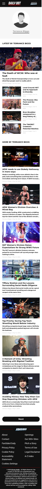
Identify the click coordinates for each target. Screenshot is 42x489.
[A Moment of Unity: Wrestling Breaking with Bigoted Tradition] (21, 354)
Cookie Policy (8, 452)
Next (21, 419)
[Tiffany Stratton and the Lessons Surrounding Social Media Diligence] (21, 278)
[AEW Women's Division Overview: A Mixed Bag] (21, 202)
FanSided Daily (9, 443)
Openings (29, 435)
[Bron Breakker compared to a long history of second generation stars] (21, 116)
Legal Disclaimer (32, 452)
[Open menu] (3, 3)
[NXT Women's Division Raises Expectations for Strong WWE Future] (21, 240)
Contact (5, 439)
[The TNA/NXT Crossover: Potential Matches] (21, 128)
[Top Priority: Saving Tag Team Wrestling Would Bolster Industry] (21, 316)
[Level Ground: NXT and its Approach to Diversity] (21, 92)
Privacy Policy (8, 447)
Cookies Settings (10, 463)
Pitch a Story (30, 443)
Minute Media (15, 469)
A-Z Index (29, 456)
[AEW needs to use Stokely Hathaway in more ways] (21, 164)
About (4, 435)
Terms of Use (31, 447)
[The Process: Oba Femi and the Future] (21, 104)
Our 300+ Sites (31, 439)
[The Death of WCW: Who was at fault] (21, 65)
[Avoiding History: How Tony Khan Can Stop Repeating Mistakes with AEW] (21, 391)
